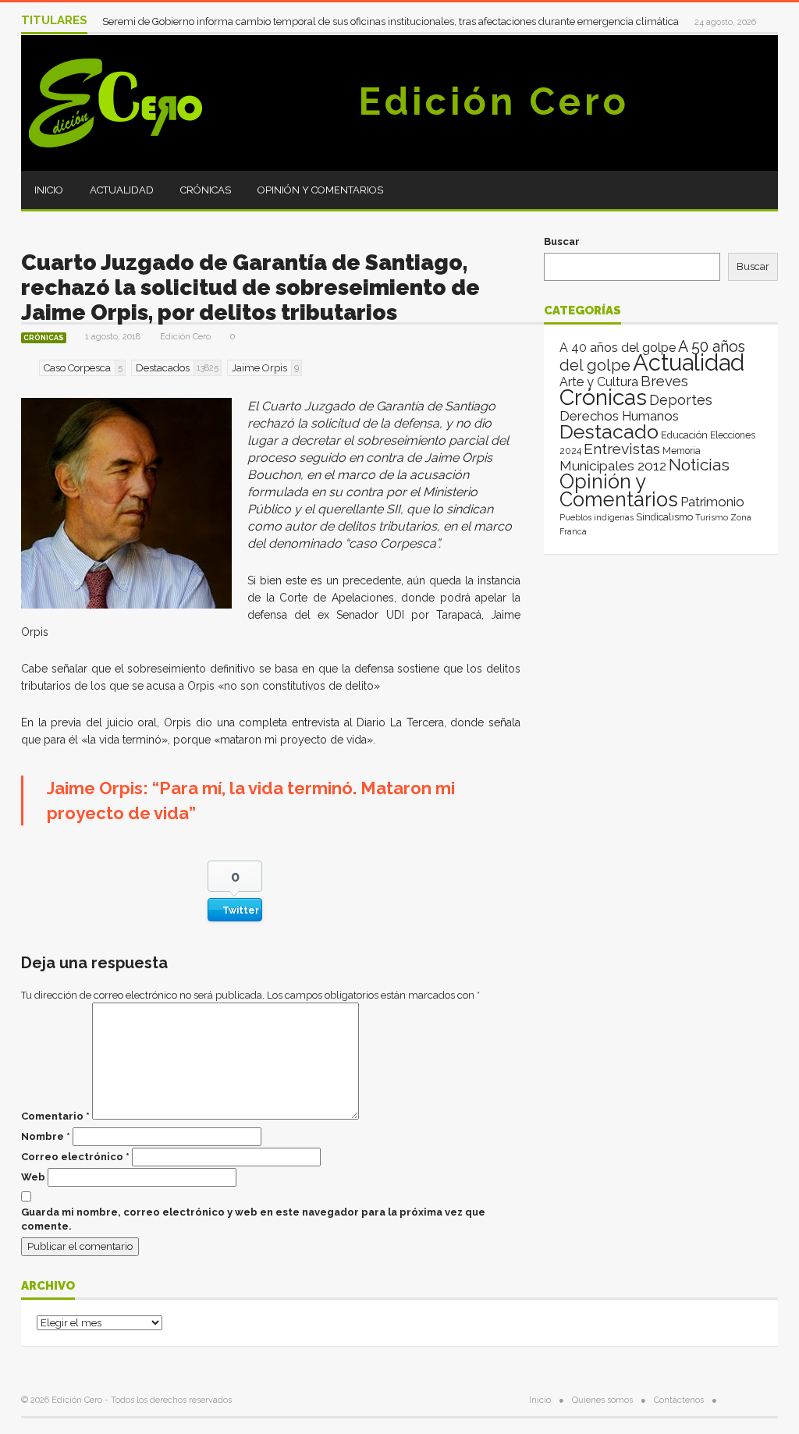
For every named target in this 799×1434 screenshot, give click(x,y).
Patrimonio (712, 501)
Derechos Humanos (619, 416)
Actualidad (122, 190)
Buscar (562, 241)
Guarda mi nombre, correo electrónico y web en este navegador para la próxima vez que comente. (253, 1219)
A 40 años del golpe (617, 347)
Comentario (55, 1116)
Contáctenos (679, 1400)
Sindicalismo (664, 517)
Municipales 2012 (612, 466)
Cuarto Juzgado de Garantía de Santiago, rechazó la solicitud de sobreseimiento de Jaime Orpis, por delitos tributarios (250, 287)
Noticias (699, 464)
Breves (664, 381)
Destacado (609, 431)
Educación (684, 435)
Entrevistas (622, 449)
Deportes (680, 400)
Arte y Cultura (598, 381)
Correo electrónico (75, 1156)
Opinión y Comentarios (320, 190)
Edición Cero (494, 101)
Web (33, 1177)
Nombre (45, 1136)
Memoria (681, 450)
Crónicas (205, 190)
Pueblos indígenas (596, 517)
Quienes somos (602, 1400)
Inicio (48, 190)
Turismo (711, 517)
